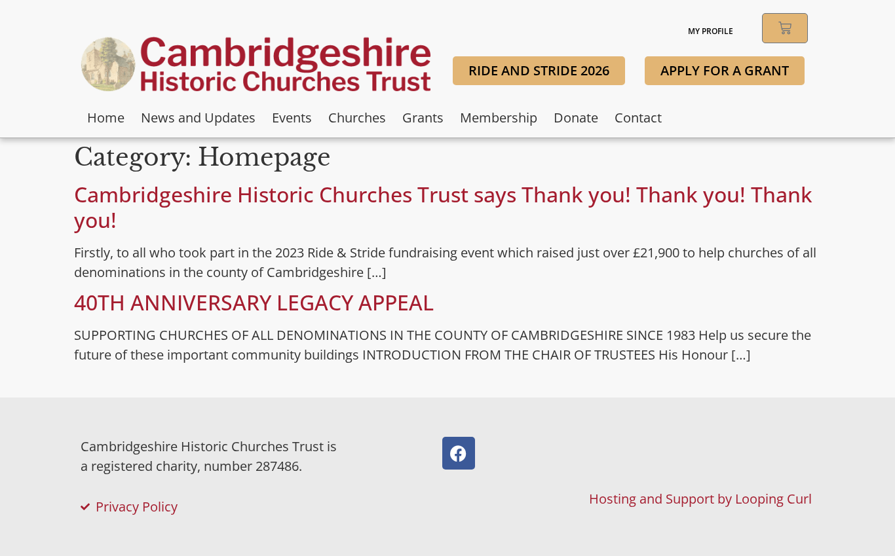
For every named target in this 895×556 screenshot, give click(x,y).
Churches (357, 117)
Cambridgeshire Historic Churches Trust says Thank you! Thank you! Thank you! (443, 206)
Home (105, 117)
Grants (423, 117)
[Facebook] (458, 453)
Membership (498, 117)
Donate (576, 117)
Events (292, 117)
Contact (638, 117)
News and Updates (198, 117)
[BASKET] (785, 28)
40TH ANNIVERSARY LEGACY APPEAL (254, 302)
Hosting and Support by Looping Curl (700, 499)
